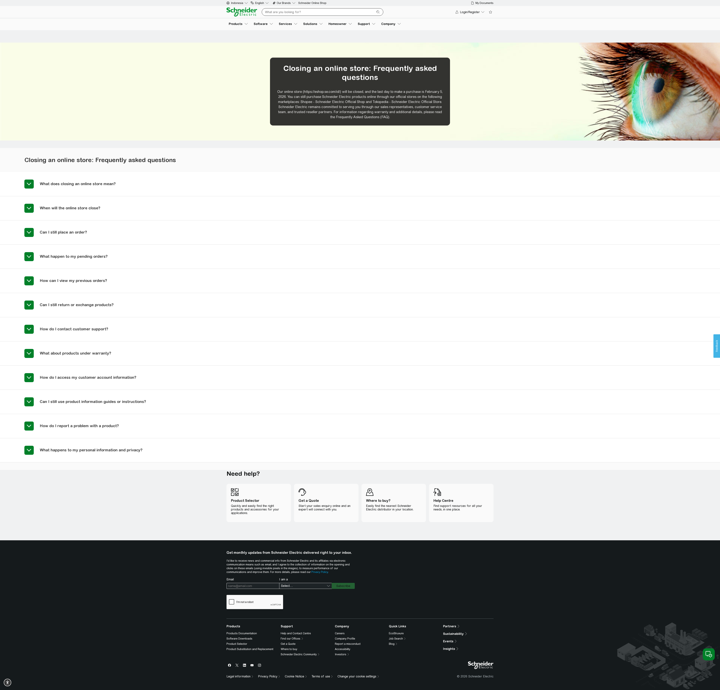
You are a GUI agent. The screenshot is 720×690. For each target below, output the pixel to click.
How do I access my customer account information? (88, 377)
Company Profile (345, 638)
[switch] (7, 682)
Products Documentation (241, 633)
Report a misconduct (348, 643)
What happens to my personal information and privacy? (91, 450)
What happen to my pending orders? (74, 256)
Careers (340, 633)
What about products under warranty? (75, 353)
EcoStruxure (396, 633)
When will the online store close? (70, 208)
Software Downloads (239, 638)
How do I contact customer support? (74, 329)
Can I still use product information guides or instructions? (93, 401)
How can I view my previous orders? (73, 280)
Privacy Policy (319, 571)
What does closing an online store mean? (78, 184)
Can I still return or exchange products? (77, 305)
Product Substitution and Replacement (249, 649)
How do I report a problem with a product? (79, 426)
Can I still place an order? (63, 232)
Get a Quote (288, 643)
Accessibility (342, 649)
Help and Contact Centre (296, 633)
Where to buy (289, 649)
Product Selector (236, 643)
